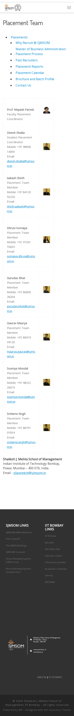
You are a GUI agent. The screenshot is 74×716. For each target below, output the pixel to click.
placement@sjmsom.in (29, 473)
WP (20, 709)
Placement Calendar (30, 73)
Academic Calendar (56, 568)
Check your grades (55, 562)
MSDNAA (50, 581)
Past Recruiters (27, 60)
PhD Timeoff (13, 538)
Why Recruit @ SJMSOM (33, 43)
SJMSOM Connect (15, 551)
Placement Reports (29, 66)
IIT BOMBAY (55, 677)
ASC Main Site (52, 549)
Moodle (49, 542)
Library (49, 575)
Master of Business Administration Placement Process (41, 51)
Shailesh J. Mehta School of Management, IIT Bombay (34, 703)
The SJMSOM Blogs (16, 545)
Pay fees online (53, 555)
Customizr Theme (60, 709)
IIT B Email (50, 535)
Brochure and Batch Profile (35, 79)
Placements (19, 37)
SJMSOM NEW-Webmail (19, 532)
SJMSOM (41, 677)
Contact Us (23, 85)
